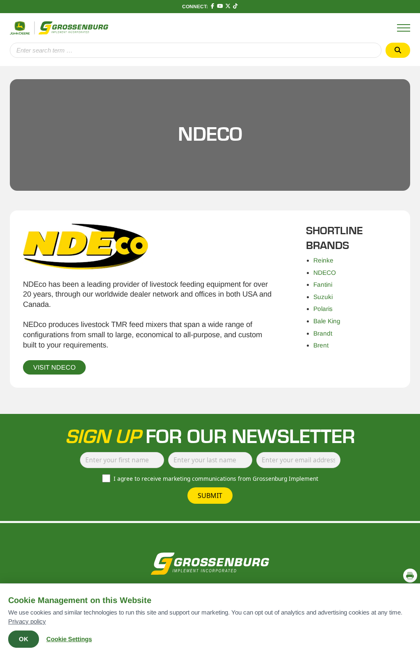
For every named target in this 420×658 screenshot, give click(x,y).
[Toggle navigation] (403, 28)
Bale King (326, 321)
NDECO (324, 272)
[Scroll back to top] (410, 557)
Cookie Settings (69, 638)
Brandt (322, 333)
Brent (321, 345)
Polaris (323, 308)
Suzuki (323, 296)
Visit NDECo (54, 367)
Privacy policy (27, 621)
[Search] (398, 50)
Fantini (322, 284)
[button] (410, 575)
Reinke (323, 260)
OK (23, 638)
